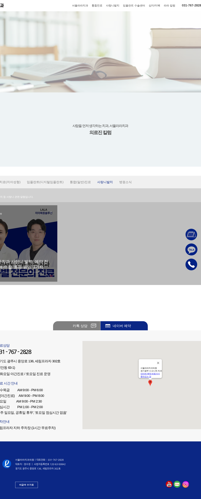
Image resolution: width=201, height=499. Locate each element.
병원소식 (125, 182)
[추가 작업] (52, 212)
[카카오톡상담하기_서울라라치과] (191, 249)
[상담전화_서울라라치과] (191, 264)
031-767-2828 (56, 459)
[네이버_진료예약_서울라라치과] (191, 234)
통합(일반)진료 (80, 182)
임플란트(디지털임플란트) (45, 182)
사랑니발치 (105, 182)
